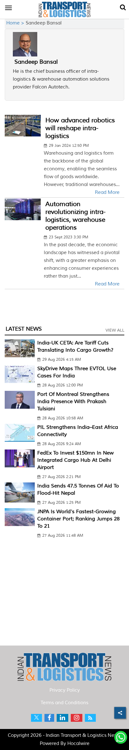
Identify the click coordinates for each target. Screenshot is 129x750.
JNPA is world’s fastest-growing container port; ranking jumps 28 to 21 (78, 518)
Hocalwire (78, 744)
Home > (16, 23)
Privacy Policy (64, 690)
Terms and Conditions (64, 703)
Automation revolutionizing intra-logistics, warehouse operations (75, 215)
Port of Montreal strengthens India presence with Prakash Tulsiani (73, 401)
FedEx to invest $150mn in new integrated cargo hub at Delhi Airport (75, 460)
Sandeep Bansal (36, 61)
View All (115, 330)
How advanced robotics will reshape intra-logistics (80, 128)
